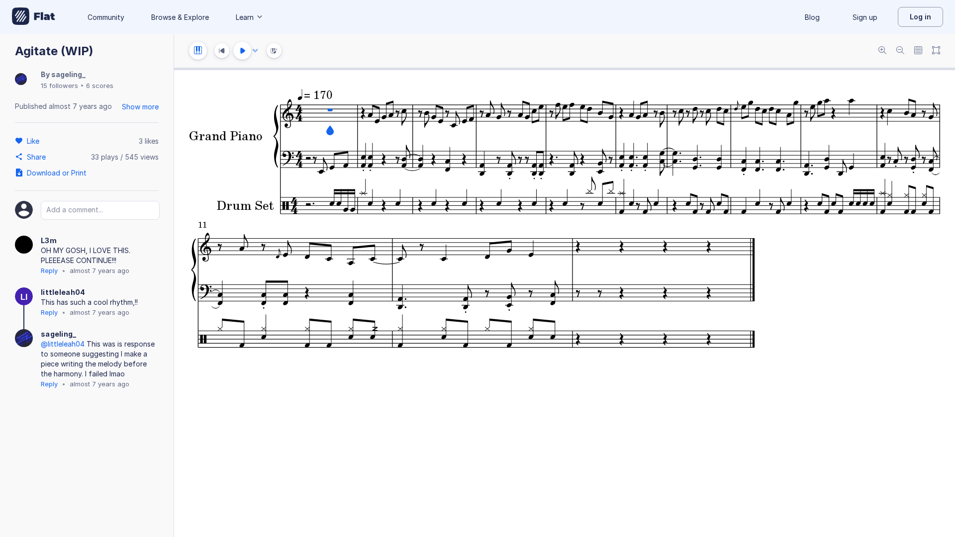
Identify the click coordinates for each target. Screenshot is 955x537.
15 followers (59, 86)
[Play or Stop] (242, 51)
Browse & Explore (180, 17)
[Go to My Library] (33, 16)
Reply (49, 270)
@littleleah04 (63, 344)
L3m (49, 240)
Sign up (865, 17)
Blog (812, 17)
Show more (140, 106)
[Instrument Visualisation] (274, 50)
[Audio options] (255, 51)
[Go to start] (221, 50)
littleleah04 (63, 292)
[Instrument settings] (198, 51)
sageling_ (68, 74)
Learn (245, 17)
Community (106, 17)
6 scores (99, 86)
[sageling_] (21, 80)
